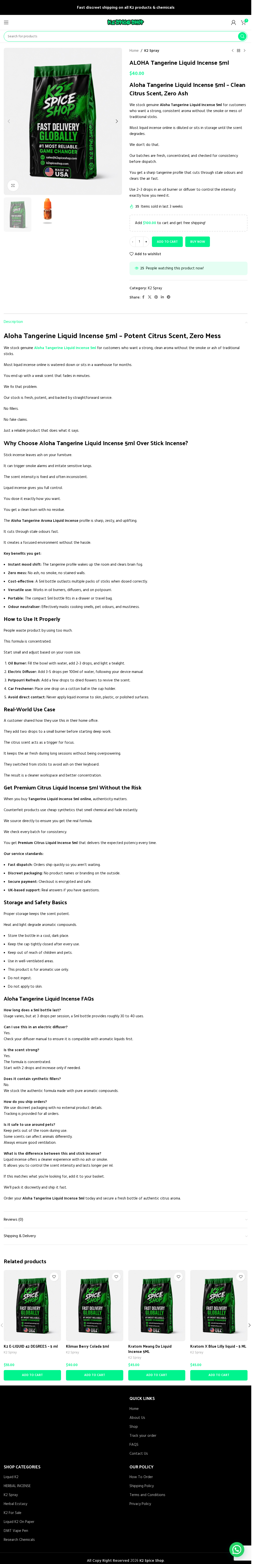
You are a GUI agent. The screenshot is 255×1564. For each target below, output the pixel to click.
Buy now (197, 241)
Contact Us (138, 1453)
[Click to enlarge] (13, 185)
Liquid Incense (104, 442)
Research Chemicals (19, 1540)
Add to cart (167, 241)
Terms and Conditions (147, 1495)
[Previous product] (233, 51)
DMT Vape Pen (16, 1531)
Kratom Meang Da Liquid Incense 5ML (150, 1349)
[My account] (234, 22)
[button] (9, 121)
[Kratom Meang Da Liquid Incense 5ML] (157, 1305)
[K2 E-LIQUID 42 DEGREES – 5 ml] (32, 1305)
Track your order (142, 1436)
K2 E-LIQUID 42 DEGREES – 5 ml (31, 1346)
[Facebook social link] (143, 297)
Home (134, 51)
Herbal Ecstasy (15, 1504)
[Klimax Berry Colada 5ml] (94, 1305)
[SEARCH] (242, 36)
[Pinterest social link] (156, 297)
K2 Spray (151, 51)
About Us (137, 1418)
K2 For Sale (12, 1513)
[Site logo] (125, 22)
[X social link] (149, 297)
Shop (133, 1427)
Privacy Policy (140, 1504)
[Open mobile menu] (6, 22)
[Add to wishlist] (54, 1276)
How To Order (141, 1477)
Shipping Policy (141, 1486)
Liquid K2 (11, 1477)
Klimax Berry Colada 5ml (87, 1346)
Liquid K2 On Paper (19, 1522)
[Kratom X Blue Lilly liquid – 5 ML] (219, 1305)
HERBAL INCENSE (17, 1486)
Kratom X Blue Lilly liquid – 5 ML (218, 1346)
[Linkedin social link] (162, 297)
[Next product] (245, 51)
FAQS (133, 1444)
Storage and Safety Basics (35, 902)
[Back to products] (239, 51)
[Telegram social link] (168, 297)
